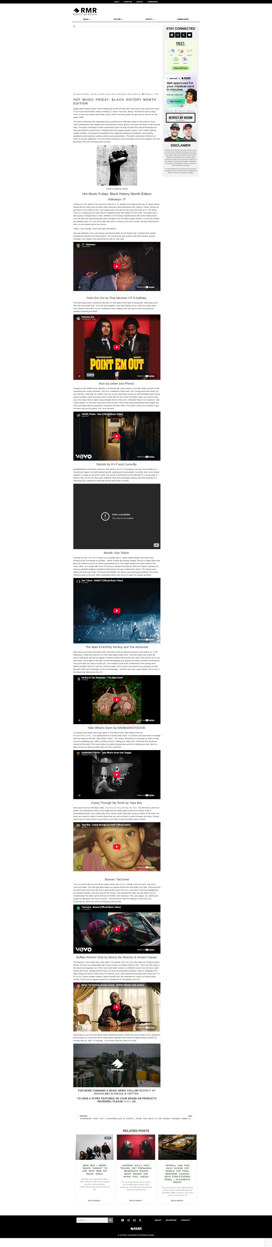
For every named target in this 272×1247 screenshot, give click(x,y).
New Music (122, 94)
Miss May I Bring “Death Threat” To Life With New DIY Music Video (94, 1169)
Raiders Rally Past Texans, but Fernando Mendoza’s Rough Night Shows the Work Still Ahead (136, 1171)
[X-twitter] (183, 35)
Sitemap (151, 1235)
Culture (117, 19)
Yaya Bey (109, 808)
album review (99, 979)
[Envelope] (189, 35)
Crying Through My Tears (126, 808)
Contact (185, 1220)
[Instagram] (177, 35)
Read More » (94, 1201)
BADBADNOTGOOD (82, 736)
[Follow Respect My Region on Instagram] (128, 1220)
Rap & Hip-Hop (134, 94)
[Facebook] (172, 35)
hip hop (94, 94)
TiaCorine (77, 884)
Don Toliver (93, 558)
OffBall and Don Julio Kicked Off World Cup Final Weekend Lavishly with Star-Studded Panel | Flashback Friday (177, 1174)
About (158, 1220)
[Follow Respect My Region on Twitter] (140, 1220)
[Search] (110, 1220)
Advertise (171, 1220)
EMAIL (127, 1101)
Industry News (104, 94)
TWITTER (132, 1093)
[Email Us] (134, 1220)
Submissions (183, 19)
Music (86, 19)
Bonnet (122, 884)
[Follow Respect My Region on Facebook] (122, 1220)
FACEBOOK (116, 1093)
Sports (148, 19)
